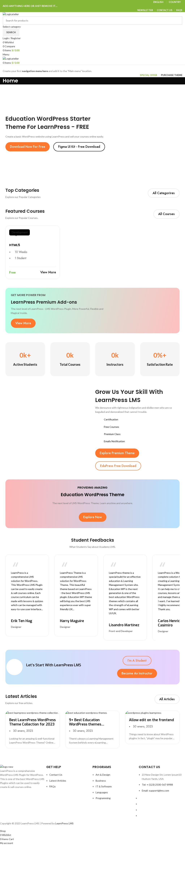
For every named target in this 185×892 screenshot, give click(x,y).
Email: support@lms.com (155, 790)
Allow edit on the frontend (151, 719)
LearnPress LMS (64, 823)
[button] (27, 146)
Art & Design (103, 774)
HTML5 (14, 245)
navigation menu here (35, 71)
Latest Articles (57, 780)
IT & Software (104, 786)
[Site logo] (11, 14)
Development (19, 232)
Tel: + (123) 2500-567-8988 (157, 784)
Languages (102, 792)
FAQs (52, 786)
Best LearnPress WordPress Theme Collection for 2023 (32, 722)
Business (101, 780)
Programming (103, 798)
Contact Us (55, 774)
